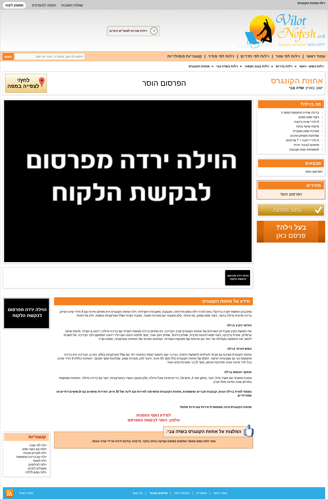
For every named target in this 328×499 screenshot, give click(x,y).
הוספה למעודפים (44, 5)
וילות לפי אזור (287, 56)
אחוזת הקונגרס (199, 66)
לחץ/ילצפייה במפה (23, 83)
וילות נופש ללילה (35, 472)
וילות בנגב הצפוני (256, 66)
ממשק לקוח (14, 5)
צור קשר (137, 493)
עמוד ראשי (315, 56)
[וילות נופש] (281, 31)
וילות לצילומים (37, 464)
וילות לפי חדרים (255, 56)
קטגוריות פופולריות (184, 56)
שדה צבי (296, 88)
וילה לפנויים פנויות (34, 453)
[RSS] (9, 493)
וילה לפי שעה (37, 445)
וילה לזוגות (39, 461)
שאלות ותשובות (72, 5)
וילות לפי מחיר (221, 56)
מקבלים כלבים (37, 468)
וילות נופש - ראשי (311, 66)
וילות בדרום (284, 66)
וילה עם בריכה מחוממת (31, 457)
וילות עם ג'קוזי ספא (34, 449)
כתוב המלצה (287, 210)
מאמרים (201, 493)
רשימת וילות (182, 493)
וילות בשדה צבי (227, 66)
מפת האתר (26, 493)
